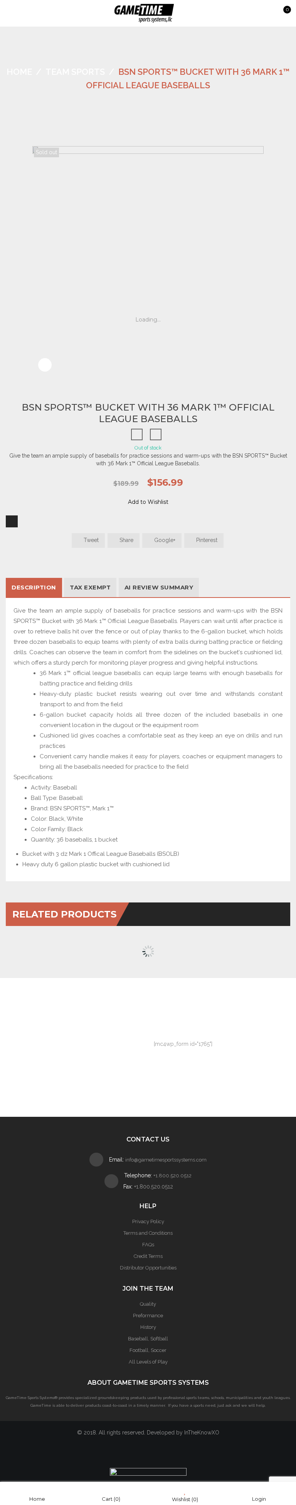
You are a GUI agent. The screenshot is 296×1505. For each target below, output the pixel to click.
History (148, 1327)
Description (34, 587)
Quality (148, 1304)
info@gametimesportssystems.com (166, 1160)
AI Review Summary (158, 587)
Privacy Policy (148, 1221)
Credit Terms (148, 1256)
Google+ (164, 540)
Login (259, 1499)
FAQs (148, 1244)
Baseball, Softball (148, 1339)
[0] (279, 13)
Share (125, 540)
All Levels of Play (148, 1362)
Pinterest (206, 540)
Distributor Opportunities (148, 1268)
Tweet (90, 540)
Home (19, 72)
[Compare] (12, 521)
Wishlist (185, 1499)
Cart (111, 1499)
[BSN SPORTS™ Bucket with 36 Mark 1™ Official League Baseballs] (45, 373)
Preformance (148, 1315)
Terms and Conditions (148, 1233)
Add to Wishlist (148, 501)
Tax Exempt (90, 587)
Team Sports (75, 72)
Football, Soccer (148, 1350)
